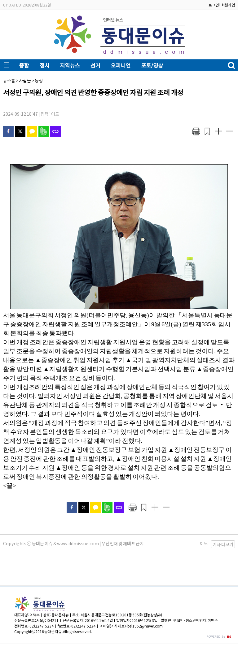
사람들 (25, 80)
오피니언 (121, 65)
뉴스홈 (9, 80)
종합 (24, 65)
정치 (45, 65)
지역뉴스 (70, 65)
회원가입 (228, 4)
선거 (95, 65)
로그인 (214, 4)
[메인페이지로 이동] (119, 54)
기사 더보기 (223, 544)
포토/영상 (152, 65)
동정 (39, 80)
